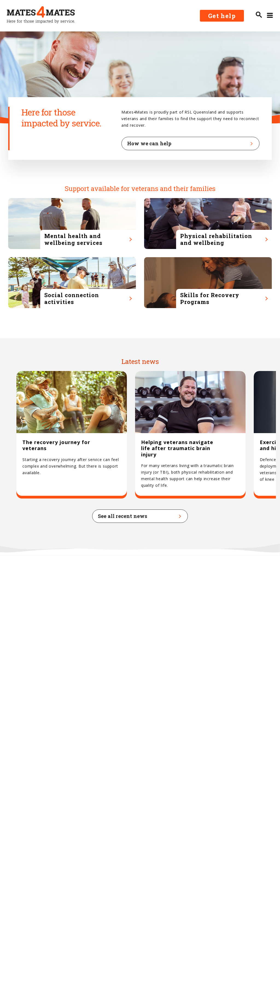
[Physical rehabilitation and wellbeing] (208, 223)
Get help (222, 16)
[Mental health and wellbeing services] (72, 223)
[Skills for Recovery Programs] (208, 282)
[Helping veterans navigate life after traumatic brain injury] (190, 435)
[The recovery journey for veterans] (71, 435)
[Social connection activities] (72, 282)
